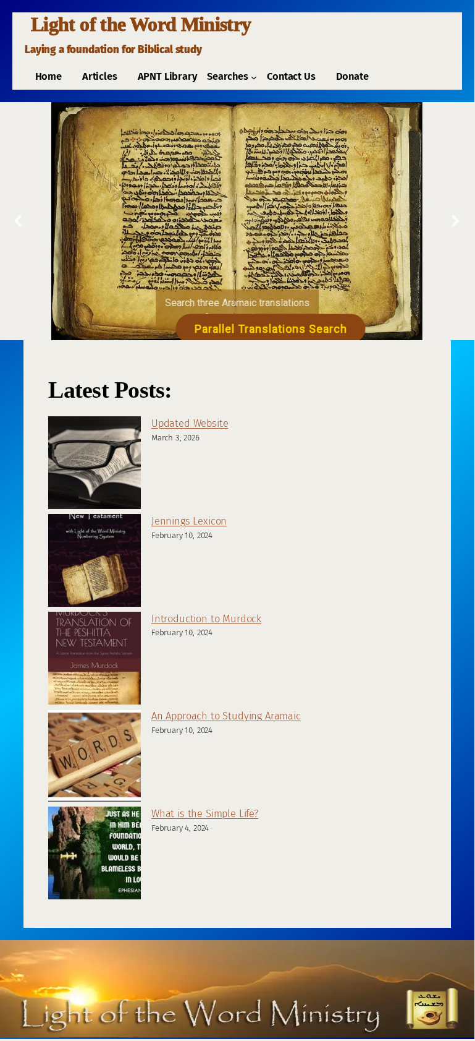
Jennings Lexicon (189, 521)
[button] (19, 221)
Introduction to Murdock (206, 619)
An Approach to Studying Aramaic (226, 716)
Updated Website (190, 423)
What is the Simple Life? (204, 814)
